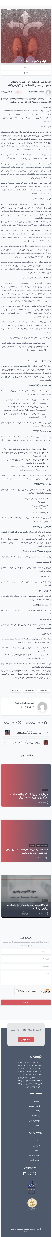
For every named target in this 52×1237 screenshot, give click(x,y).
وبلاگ (38, 1125)
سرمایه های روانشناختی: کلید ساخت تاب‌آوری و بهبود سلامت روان (29, 796)
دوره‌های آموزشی (34, 1120)
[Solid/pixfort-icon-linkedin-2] (24, 1173)
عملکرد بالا (15, 691)
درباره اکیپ (36, 1101)
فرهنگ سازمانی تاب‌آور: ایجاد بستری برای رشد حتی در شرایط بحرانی (27, 851)
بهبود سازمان (44, 691)
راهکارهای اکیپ (34, 1116)
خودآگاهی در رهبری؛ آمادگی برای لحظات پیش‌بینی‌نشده (27, 907)
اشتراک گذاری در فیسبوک (34, 723)
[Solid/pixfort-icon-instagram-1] (34, 1173)
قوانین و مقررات (34, 1106)
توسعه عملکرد (29, 691)
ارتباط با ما (36, 1111)
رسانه (38, 1141)
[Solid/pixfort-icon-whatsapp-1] (29, 1173)
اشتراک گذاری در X (10, 723)
